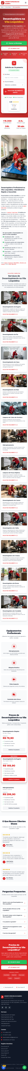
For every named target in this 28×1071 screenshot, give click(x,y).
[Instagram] (6, 1007)
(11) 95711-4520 (15, 962)
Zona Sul (14, 975)
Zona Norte (6, 975)
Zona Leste (21, 975)
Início (2, 7)
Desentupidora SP (8, 987)
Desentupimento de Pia (7, 1017)
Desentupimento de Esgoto (8, 1014)
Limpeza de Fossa (5, 1025)
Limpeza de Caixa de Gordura (8, 1021)
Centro (10, 978)
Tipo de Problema (9, 81)
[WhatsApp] (9, 1007)
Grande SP (17, 978)
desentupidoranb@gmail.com (10, 1037)
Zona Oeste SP (21, 987)
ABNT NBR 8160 (12, 264)
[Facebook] (2, 1007)
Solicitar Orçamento (14, 749)
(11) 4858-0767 (15, 48)
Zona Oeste (8, 7)
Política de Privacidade (9, 1068)
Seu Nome (7, 74)
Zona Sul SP (4, 1048)
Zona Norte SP (5, 1046)
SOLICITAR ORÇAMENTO (9, 314)
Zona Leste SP (5, 1051)
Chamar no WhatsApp (15, 43)
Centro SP (3, 1055)
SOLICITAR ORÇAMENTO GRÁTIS (15, 91)
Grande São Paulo (6, 1057)
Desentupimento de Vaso (7, 1019)
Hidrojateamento (5, 1023)
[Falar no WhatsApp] (24, 1067)
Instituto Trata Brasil (12, 212)
